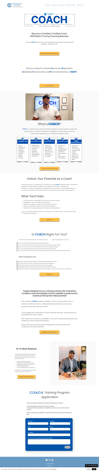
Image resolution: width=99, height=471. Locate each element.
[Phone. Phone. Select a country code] (52, 429)
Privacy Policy (49, 465)
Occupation (31, 432)
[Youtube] (47, 460)
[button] (48, 5)
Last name (52, 421)
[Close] (97, 469)
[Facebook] (52, 460)
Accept (94, 469)
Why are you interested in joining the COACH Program (40, 438)
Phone (51, 426)
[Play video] (49, 107)
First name (30, 421)
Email (29, 426)
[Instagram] (49, 460)
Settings (88, 469)
